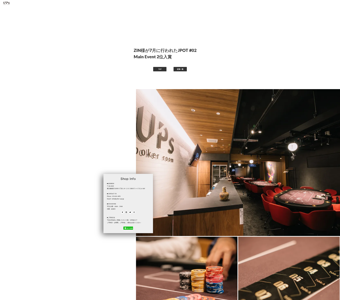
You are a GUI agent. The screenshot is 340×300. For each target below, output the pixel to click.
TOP (160, 69)
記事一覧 (180, 69)
